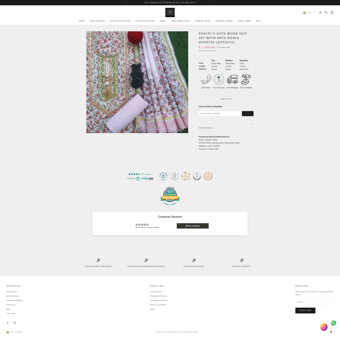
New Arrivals (97, 21)
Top (213, 60)
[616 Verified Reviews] (170, 207)
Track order (11, 313)
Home (82, 21)
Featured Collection (14, 300)
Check (248, 113)
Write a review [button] (192, 225)
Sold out (226, 99)
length (202, 66)
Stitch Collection (120, 21)
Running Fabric (224, 21)
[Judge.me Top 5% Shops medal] (197, 176)
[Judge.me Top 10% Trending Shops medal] (208, 176)
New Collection (12, 296)
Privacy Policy (156, 291)
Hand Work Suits (180, 21)
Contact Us (11, 305)
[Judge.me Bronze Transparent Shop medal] (186, 176)
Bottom (229, 60)
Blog (8, 309)
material (202, 69)
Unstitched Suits (145, 21)
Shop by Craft (203, 21)
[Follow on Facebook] (7, 322)
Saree (163, 21)
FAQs (152, 309)
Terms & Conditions (158, 305)
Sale (258, 21)
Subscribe (305, 310)
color (201, 63)
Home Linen (244, 21)
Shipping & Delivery (158, 296)
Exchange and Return (159, 300)
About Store (11, 291)
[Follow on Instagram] (14, 322)
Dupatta (244, 60)
